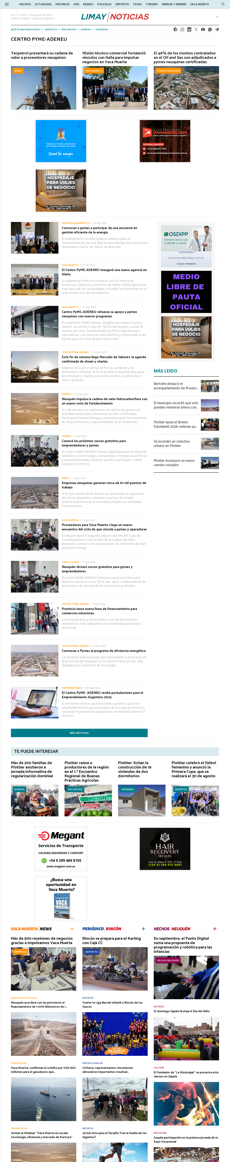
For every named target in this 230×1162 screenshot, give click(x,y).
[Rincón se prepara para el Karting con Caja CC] (115, 948)
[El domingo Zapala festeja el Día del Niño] (186, 1017)
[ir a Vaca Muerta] (31, 928)
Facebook (175, 30)
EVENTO (66, 394)
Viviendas (101, 29)
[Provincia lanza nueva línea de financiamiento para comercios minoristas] (34, 603)
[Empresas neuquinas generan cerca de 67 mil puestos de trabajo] (34, 477)
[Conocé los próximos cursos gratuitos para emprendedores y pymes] (34, 435)
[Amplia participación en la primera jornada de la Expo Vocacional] (186, 1148)
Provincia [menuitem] (63, 4)
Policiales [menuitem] (104, 4)
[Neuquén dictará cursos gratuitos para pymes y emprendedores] (34, 561)
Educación (160, 1133)
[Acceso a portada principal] (115, 17)
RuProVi (86, 29)
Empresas (20, 951)
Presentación (19, 1128)
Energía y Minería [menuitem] (174, 4)
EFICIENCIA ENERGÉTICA (75, 223)
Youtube (203, 30)
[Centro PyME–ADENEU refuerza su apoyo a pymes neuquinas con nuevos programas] (34, 306)
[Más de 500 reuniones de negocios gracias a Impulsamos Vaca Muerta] (43, 948)
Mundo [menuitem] (88, 4)
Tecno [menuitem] (137, 4)
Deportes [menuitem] (122, 4)
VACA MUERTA (94, 70)
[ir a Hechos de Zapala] (172, 928)
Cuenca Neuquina (168, 70)
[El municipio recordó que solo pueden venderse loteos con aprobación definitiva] (210, 400)
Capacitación (70, 562)
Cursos (66, 436)
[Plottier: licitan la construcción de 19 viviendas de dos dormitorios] (142, 785)
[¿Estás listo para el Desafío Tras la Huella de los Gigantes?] (115, 1143)
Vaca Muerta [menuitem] (199, 4)
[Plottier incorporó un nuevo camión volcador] (210, 457)
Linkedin (189, 30)
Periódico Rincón (92, 1063)
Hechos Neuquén (168, 960)
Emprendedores (72, 688)
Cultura (159, 1068)
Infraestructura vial (24, 998)
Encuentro (69, 29)
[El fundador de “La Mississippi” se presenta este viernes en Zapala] (186, 1082)
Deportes (51, 29)
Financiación (19, 1063)
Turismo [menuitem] (152, 4)
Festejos (159, 1006)
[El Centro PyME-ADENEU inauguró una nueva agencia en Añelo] (34, 264)
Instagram (182, 30)
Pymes (18, 70)
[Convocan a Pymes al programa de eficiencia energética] (34, 645)
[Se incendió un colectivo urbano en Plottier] (210, 438)
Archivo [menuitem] (25, 4)
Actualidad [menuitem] (43, 4)
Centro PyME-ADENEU (75, 352)
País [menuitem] (76, 4)
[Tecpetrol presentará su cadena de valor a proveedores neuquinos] (43, 67)
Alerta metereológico (25, 29)
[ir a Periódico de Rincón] (101, 928)
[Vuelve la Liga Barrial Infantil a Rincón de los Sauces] (115, 1013)
